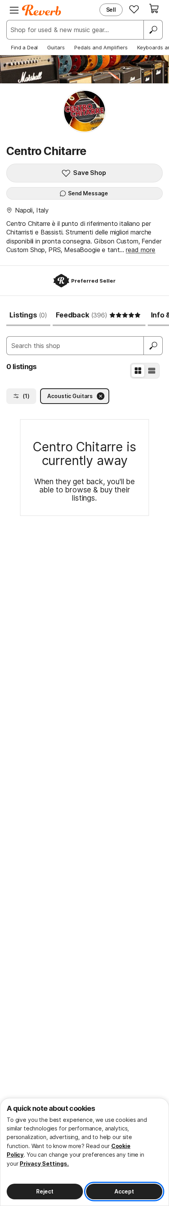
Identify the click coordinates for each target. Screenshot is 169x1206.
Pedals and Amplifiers (101, 47)
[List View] (151, 370)
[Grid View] (138, 370)
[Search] (152, 29)
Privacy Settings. (44, 1163)
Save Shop (89, 173)
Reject (44, 1191)
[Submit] (153, 345)
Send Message (88, 193)
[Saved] (134, 9)
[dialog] (84, 1152)
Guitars (56, 47)
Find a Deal (24, 47)
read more (140, 250)
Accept (124, 1191)
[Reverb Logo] (41, 10)
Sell (111, 9)
